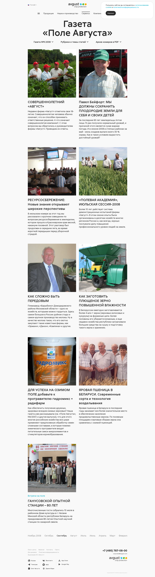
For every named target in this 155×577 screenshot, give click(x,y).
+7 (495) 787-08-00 (115, 550)
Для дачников (32, 552)
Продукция (48, 13)
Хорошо (110, 13)
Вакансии (41, 549)
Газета (57, 549)
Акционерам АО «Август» (36, 555)
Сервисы (86, 13)
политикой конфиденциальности (126, 7)
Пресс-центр (32, 549)
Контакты (49, 549)
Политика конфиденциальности (49, 552)
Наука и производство (67, 13)
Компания (98, 13)
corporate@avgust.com (120, 553)
